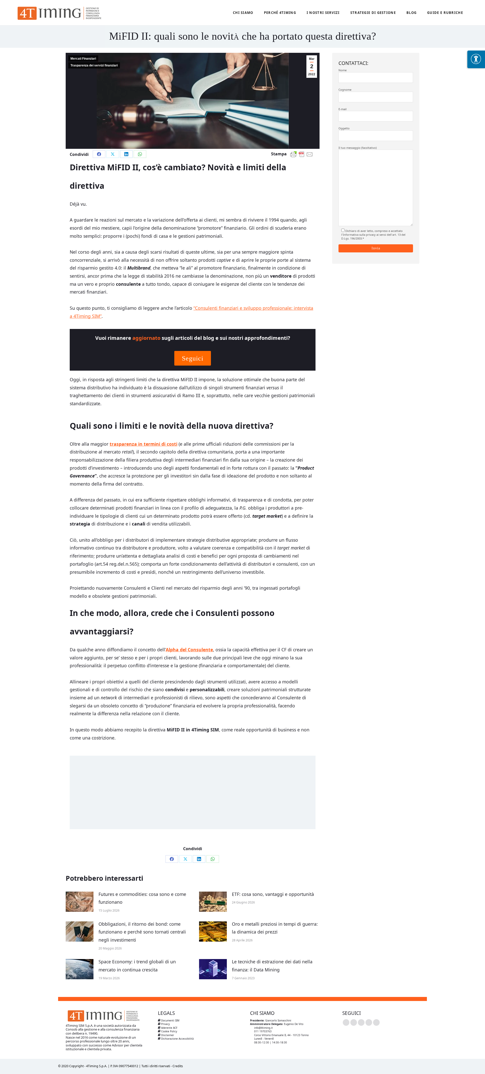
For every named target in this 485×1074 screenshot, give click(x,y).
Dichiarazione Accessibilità (177, 1038)
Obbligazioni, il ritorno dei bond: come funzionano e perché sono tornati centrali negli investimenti (142, 932)
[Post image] (79, 902)
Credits (178, 1066)
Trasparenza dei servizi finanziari (94, 65)
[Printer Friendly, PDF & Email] (293, 154)
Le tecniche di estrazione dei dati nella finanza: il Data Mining (272, 966)
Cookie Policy (168, 1031)
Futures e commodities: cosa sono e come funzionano (142, 898)
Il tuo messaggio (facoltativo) (357, 148)
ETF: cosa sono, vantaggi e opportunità (273, 894)
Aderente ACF (168, 1028)
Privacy (165, 1024)
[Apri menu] (476, 59)
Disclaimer (167, 1035)
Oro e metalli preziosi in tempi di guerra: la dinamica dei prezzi (275, 928)
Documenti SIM (169, 1020)
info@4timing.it (263, 1028)
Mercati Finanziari (83, 58)
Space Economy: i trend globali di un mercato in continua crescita (137, 966)
